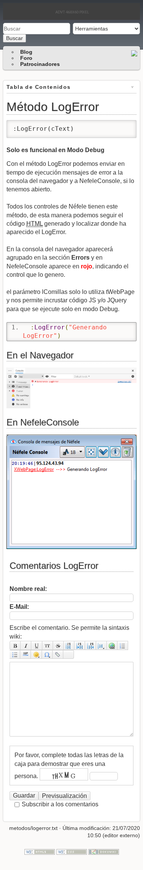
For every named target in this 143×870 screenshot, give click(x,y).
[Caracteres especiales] (47, 654)
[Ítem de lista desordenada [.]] (15, 654)
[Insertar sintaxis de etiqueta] (58, 654)
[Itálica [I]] (26, 645)
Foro (26, 58)
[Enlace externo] (112, 645)
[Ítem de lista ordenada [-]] (122, 645)
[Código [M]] (47, 645)
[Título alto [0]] (90, 645)
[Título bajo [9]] (79, 645)
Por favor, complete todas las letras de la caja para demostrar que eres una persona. (69, 765)
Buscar (14, 38)
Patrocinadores (40, 64)
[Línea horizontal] (25, 654)
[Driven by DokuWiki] (103, 851)
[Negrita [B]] (15, 645)
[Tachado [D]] (58, 645)
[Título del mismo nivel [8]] (69, 645)
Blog (26, 52)
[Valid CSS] (71, 851)
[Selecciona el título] (101, 645)
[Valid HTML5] (39, 851)
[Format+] (68, 654)
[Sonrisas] (36, 654)
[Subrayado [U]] (36, 645)
